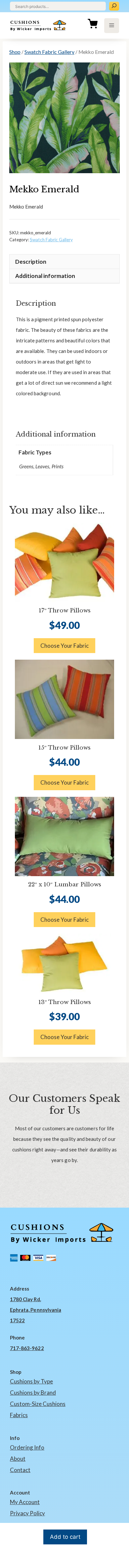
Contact (20, 1469)
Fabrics (19, 1415)
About (17, 1458)
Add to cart (65, 1536)
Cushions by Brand (33, 1392)
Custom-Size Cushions (37, 1403)
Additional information (45, 275)
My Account (25, 1501)
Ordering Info (27, 1447)
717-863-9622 (27, 1348)
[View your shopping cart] (92, 25)
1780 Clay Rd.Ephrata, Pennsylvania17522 (35, 1309)
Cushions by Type (31, 1381)
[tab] (64, 261)
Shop (15, 52)
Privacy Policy (27, 1513)
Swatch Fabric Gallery (49, 52)
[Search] (114, 6)
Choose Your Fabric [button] (64, 645)
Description (30, 261)
